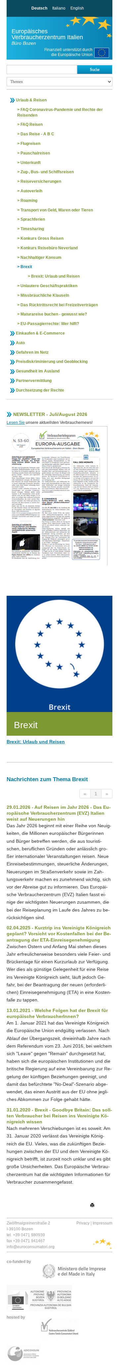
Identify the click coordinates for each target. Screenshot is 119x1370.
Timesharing (32, 229)
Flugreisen (30, 143)
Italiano (58, 8)
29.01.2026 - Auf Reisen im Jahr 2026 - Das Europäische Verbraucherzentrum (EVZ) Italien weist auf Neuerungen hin (59, 813)
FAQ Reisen (31, 124)
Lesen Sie (16, 422)
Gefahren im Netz (32, 352)
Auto (20, 343)
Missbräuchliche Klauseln (44, 295)
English (77, 8)
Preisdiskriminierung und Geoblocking (52, 361)
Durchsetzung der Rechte (40, 390)
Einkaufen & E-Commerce (40, 333)
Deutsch (39, 8)
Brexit (26, 266)
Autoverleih (31, 191)
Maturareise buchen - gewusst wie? (53, 314)
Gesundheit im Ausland (38, 371)
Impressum (102, 1223)
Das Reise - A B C (37, 134)
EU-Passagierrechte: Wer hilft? (49, 323)
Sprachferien (32, 219)
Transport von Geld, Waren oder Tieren (56, 210)
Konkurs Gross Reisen (41, 238)
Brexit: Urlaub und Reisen (55, 276)
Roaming (28, 200)
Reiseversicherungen (40, 181)
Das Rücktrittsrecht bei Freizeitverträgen (59, 305)
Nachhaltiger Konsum (40, 257)
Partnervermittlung (34, 380)
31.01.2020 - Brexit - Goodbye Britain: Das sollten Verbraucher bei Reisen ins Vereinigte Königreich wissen (59, 1115)
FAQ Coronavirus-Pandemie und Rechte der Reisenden (60, 112)
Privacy (83, 1223)
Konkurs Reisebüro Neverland (49, 248)
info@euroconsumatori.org (31, 1247)
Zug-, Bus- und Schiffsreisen (47, 172)
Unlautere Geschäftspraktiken (48, 286)
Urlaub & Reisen (31, 100)
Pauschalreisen (35, 153)
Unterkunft (30, 162)
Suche (94, 69)
